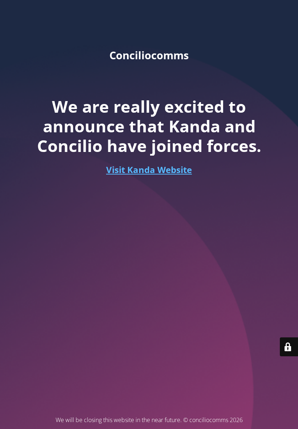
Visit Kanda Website (149, 170)
